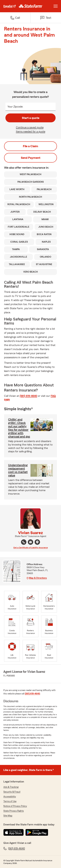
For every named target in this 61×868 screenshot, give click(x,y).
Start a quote (30, 117)
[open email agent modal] (30, 542)
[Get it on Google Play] (36, 832)
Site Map (7, 816)
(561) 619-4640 (28, 396)
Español (8, 6)
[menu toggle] (56, 6)
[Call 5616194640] (23, 542)
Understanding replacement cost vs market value (18, 470)
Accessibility (9, 796)
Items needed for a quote (30, 131)
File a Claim (30, 146)
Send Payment (30, 157)
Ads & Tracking (10, 787)
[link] (30, 6)
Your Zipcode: (15, 106)
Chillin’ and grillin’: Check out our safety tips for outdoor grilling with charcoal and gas (19, 428)
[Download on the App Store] (13, 832)
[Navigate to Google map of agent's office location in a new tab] (37, 542)
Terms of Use (9, 801)
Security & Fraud (11, 792)
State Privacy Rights (13, 811)
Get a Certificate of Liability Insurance (30, 548)
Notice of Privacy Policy (15, 806)
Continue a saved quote (30, 127)
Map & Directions (38, 578)
